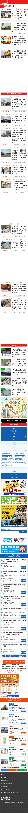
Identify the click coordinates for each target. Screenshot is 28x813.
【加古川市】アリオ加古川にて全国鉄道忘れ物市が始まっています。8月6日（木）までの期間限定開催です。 (19, 288)
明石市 (3, 465)
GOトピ (2, 9)
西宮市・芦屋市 (5, 462)
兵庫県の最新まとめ (6, 453)
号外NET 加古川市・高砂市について (10, 792)
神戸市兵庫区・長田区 (7, 456)
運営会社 (4, 777)
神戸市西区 (4, 459)
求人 (14, 9)
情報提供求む (5, 780)
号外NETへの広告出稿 (7, 783)
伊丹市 (11, 459)
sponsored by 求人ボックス (14, 556)
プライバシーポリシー (7, 789)
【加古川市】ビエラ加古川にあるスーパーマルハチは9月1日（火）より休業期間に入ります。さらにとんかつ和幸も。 (19, 230)
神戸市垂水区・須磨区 (20, 456)
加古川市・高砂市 (21, 462)
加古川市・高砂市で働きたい (14, 555)
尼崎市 (13, 462)
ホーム (3, 774)
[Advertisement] (14, 78)
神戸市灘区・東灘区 (18, 453)
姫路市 (8, 465)
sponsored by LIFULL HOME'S (14, 700)
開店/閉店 (20, 9)
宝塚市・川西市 (18, 459)
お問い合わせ (5, 786)
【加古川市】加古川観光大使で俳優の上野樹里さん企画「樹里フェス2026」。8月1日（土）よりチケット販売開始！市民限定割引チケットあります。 (19, 136)
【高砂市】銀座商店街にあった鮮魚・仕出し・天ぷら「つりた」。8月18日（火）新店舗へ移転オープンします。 (19, 185)
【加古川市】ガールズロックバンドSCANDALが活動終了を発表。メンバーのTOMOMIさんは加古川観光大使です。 (19, 352)
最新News (9, 9)
